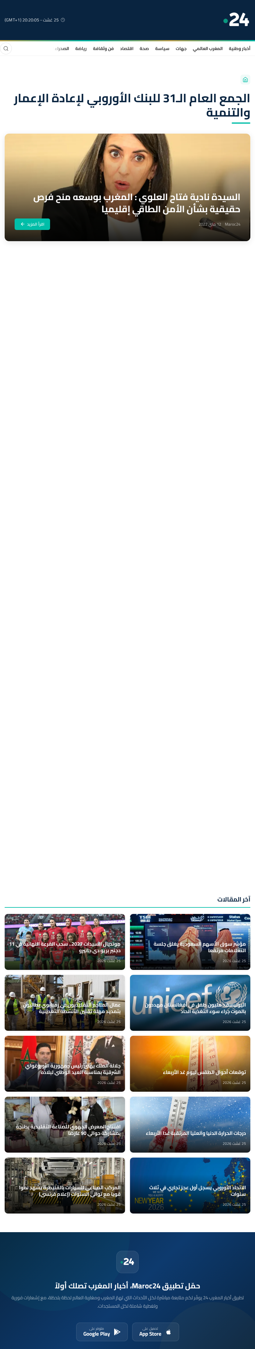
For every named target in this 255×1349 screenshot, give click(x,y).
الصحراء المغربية (53, 48)
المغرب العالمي (208, 48)
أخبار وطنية (239, 48)
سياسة (162, 48)
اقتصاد (126, 48)
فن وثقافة (103, 48)
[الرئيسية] (245, 80)
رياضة (81, 48)
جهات (181, 48)
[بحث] (6, 48)
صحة (144, 48)
